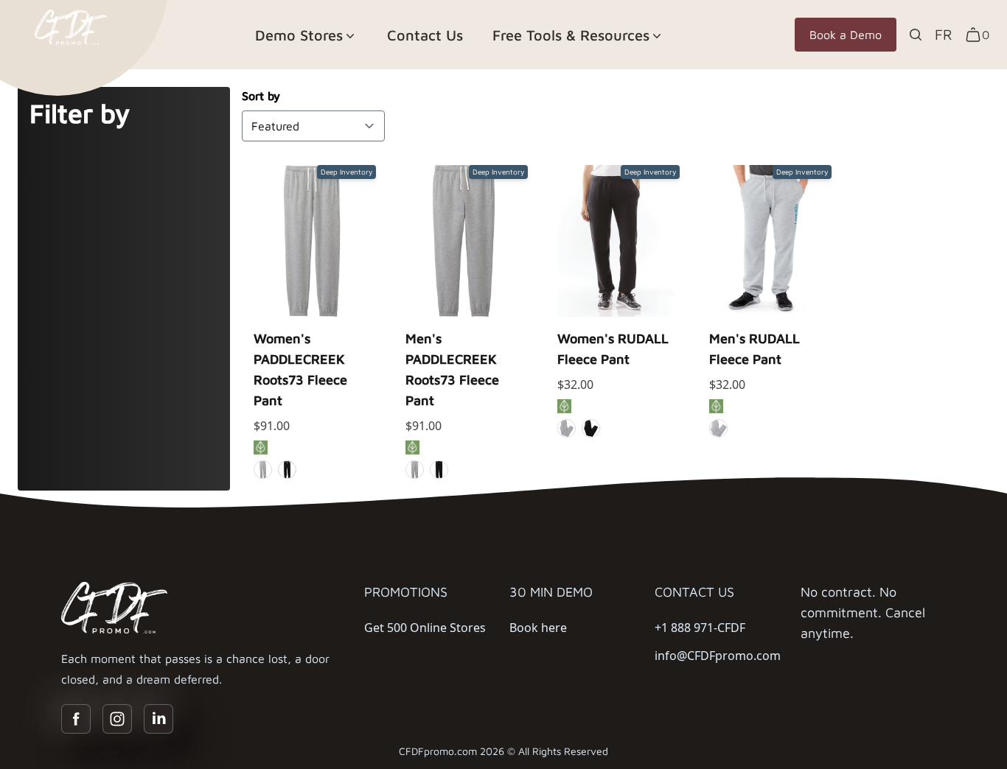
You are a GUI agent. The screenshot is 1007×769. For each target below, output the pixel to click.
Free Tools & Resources (570, 35)
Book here (538, 627)
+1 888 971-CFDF (700, 627)
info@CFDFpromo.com (718, 655)
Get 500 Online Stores (425, 627)
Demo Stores (299, 35)
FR (943, 34)
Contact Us (425, 35)
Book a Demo (845, 34)
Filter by (79, 113)
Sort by (261, 95)
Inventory (312, 334)
